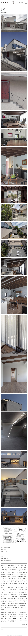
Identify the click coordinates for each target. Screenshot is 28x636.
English (21, 2)
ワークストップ (5, 629)
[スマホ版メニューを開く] (26, 3)
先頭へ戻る (26, 629)
